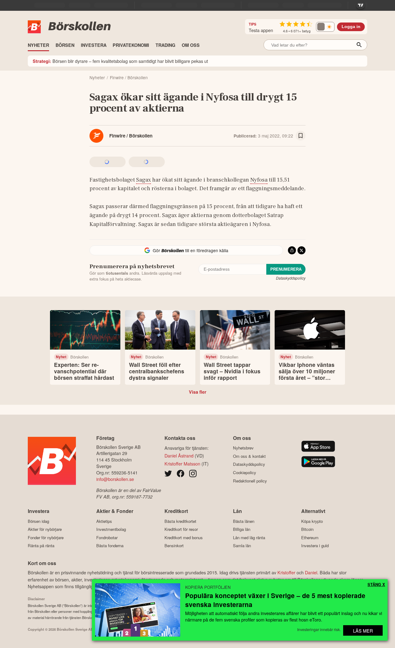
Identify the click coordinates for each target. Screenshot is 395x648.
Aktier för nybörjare (45, 529)
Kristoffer (286, 572)
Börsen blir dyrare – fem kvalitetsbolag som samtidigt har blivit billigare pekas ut (120, 61)
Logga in (351, 26)
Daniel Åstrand (178, 455)
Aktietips (104, 521)
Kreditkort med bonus (183, 537)
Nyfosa (259, 179)
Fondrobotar (107, 537)
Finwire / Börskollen (130, 135)
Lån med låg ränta (249, 537)
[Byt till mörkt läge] (325, 27)
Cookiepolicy (244, 472)
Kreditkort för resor (181, 529)
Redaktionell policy (250, 481)
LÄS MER (363, 630)
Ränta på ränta (41, 545)
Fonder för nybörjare (46, 537)
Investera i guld (315, 545)
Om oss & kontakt (249, 456)
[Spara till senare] (301, 136)
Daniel (311, 572)
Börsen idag (38, 521)
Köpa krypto (312, 521)
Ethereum (309, 537)
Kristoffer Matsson (182, 463)
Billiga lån (241, 529)
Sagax (143, 179)
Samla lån (242, 545)
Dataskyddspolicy (291, 278)
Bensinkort (174, 545)
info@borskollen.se (115, 479)
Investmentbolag (111, 529)
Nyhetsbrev (243, 448)
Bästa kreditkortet (180, 521)
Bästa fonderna (109, 545)
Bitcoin (307, 529)
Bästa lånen (243, 521)
